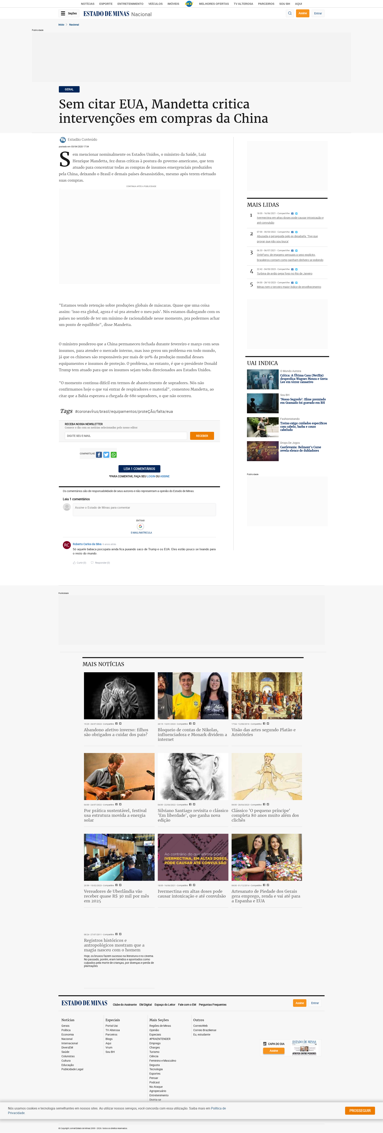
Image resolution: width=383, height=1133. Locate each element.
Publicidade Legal (72, 1069)
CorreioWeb (200, 1026)
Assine (303, 13)
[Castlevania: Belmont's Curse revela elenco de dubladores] (263, 451)
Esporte (106, 3)
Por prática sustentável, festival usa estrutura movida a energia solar (115, 815)
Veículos (155, 3)
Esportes (154, 1073)
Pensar (153, 1078)
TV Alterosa (243, 3)
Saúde (65, 1052)
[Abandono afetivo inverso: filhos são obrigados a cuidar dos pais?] (119, 695)
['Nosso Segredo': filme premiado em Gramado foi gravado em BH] (263, 403)
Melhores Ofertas (214, 3)
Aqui (108, 1043)
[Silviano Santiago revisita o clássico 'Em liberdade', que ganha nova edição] (193, 776)
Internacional (69, 1043)
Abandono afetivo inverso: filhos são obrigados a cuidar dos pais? (116, 732)
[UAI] (189, 3)
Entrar (318, 13)
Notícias (87, 3)
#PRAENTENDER (160, 1039)
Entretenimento (130, 3)
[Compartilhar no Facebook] (99, 455)
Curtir (81, 562)
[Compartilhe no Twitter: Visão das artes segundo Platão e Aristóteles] (267, 723)
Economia (67, 1034)
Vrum (109, 1047)
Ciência (153, 1056)
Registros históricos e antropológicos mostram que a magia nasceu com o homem (114, 945)
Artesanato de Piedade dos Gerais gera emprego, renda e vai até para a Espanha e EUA (266, 896)
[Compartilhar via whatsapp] (114, 455)
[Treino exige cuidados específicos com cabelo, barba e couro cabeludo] (263, 427)
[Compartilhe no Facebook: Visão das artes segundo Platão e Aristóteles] (263, 723)
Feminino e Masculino (162, 1060)
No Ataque (156, 1087)
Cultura (66, 1060)
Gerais (65, 1026)
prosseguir (360, 1110)
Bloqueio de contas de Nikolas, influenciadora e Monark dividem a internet (192, 734)
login (151, 476)
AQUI (298, 3)
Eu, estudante (201, 1034)
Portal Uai (112, 1026)
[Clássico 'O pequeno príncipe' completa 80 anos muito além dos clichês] (267, 776)
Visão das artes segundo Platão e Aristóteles (264, 732)
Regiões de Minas (160, 1026)
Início (61, 24)
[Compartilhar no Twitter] (106, 455)
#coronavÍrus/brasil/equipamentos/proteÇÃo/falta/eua (124, 411)
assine (165, 476)
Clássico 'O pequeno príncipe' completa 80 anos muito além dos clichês (265, 815)
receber (202, 436)
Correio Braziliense (204, 1030)
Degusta (154, 1065)
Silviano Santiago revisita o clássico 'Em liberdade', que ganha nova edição (193, 815)
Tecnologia (156, 1069)
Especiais (155, 1034)
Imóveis (173, 3)
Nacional (141, 14)
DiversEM (67, 1047)
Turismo (154, 1052)
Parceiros (266, 3)
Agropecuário (157, 1091)
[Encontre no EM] (290, 13)
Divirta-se (155, 1100)
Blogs (109, 1039)
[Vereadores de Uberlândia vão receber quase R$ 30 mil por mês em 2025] (119, 857)
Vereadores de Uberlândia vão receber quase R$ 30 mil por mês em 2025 (116, 896)
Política (66, 1030)
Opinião (154, 1030)
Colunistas (68, 1056)
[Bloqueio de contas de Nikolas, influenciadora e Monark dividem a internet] (193, 695)
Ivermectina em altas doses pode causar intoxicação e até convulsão (192, 894)
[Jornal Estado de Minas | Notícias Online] (106, 14)
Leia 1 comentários (139, 469)
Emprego (155, 1043)
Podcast (154, 1082)
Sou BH (284, 3)
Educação (67, 1065)
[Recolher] (213, 544)
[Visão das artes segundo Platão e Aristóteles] (267, 695)
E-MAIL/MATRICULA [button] (141, 532)
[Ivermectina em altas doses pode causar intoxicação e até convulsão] (193, 857)
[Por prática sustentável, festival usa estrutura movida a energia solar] (119, 776)
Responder (102, 562)
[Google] (140, 526)
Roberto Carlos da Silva (87, 544)
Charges (154, 1047)
